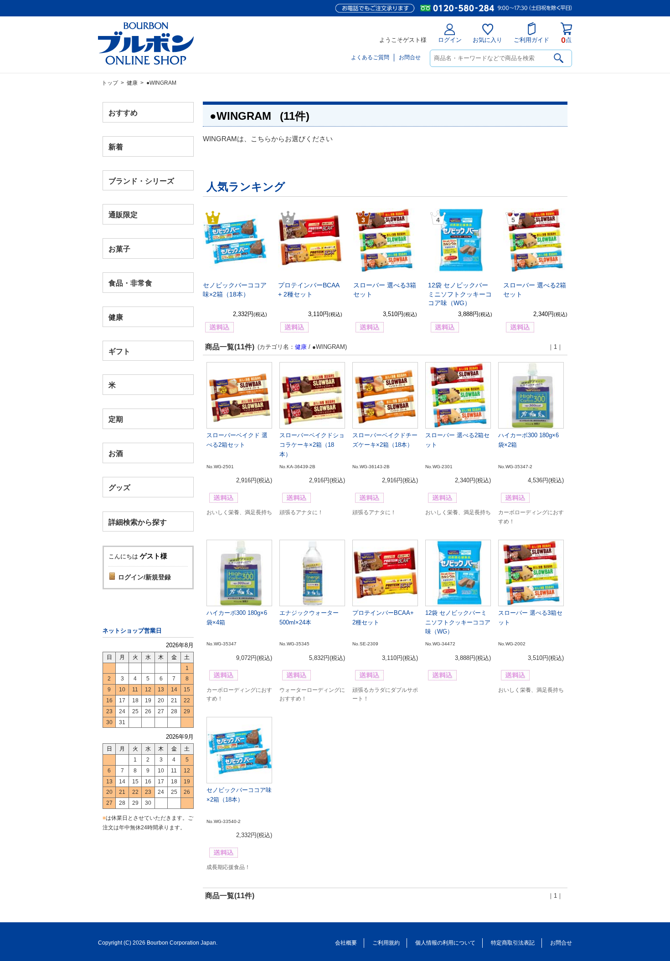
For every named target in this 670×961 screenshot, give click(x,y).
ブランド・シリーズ (141, 180)
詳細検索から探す (137, 522)
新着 (115, 146)
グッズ (119, 487)
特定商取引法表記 (513, 943)
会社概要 (346, 943)
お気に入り (487, 39)
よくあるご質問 (370, 57)
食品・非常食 (130, 283)
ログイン (450, 39)
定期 (115, 419)
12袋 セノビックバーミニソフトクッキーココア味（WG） (460, 294)
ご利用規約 (386, 943)
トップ (110, 83)
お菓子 (119, 249)
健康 (132, 83)
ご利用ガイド (531, 39)
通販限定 (123, 215)
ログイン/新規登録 (144, 577)
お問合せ (410, 57)
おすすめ (123, 113)
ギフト (119, 351)
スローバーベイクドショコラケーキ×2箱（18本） (312, 445)
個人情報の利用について (445, 943)
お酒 (115, 453)
